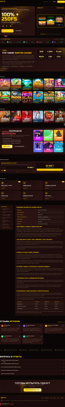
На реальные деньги (19, 146)
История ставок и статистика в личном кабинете (5, 221)
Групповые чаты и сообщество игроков (5, 224)
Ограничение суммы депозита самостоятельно (6, 227)
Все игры (62, 76)
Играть (16, 403)
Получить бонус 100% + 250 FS (33, 389)
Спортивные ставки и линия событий (7, 212)
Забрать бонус (6, 30)
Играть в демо (7, 146)
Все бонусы (18, 30)
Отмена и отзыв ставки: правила (6, 218)
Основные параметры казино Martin (5, 209)
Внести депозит (49, 169)
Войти (54, 1)
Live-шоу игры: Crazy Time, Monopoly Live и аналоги (6, 215)
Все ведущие (61, 109)
